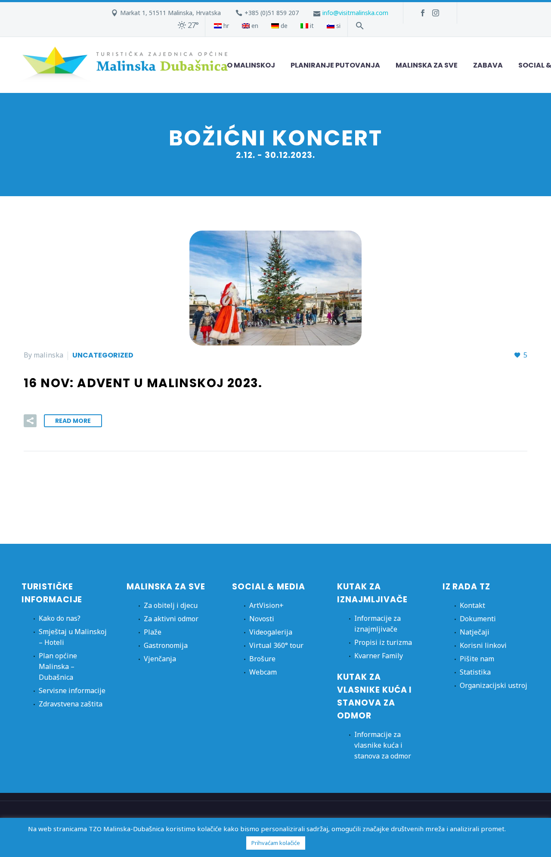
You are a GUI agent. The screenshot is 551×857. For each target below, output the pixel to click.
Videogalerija (270, 632)
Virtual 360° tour (276, 645)
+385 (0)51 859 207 (272, 13)
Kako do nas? (59, 618)
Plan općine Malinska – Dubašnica (58, 666)
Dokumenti (478, 618)
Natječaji (474, 632)
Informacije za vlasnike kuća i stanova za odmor (382, 745)
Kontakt (472, 605)
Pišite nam (477, 658)
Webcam (263, 672)
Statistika (475, 672)
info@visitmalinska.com (355, 13)
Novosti (261, 618)
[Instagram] (435, 12)
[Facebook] (422, 12)
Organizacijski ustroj (493, 685)
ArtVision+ (266, 605)
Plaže (152, 632)
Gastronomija (166, 645)
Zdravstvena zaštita (70, 704)
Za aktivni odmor (171, 618)
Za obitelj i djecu (171, 605)
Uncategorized (102, 355)
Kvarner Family (378, 655)
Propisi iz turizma (383, 642)
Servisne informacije (72, 690)
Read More (73, 420)
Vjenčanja (160, 658)
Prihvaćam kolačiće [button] (275, 843)
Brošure (262, 658)
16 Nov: (143, 383)
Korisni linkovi (483, 645)
